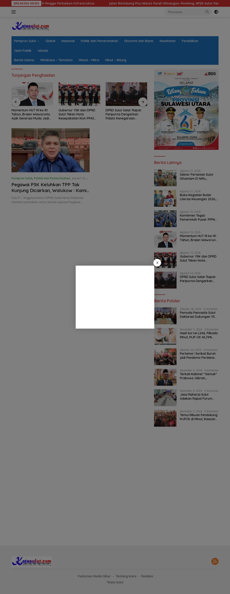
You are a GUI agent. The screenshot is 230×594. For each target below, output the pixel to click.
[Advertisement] (115, 297)
